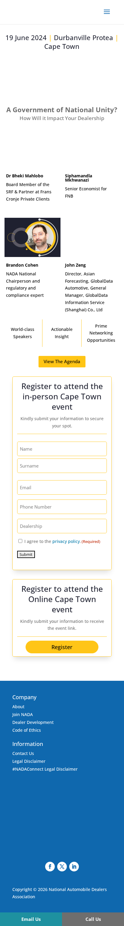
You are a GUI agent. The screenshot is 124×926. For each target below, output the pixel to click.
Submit (26, 554)
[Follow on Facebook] (50, 866)
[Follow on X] (62, 866)
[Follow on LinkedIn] (74, 866)
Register (62, 647)
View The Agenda (62, 361)
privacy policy (66, 541)
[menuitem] (31, 919)
